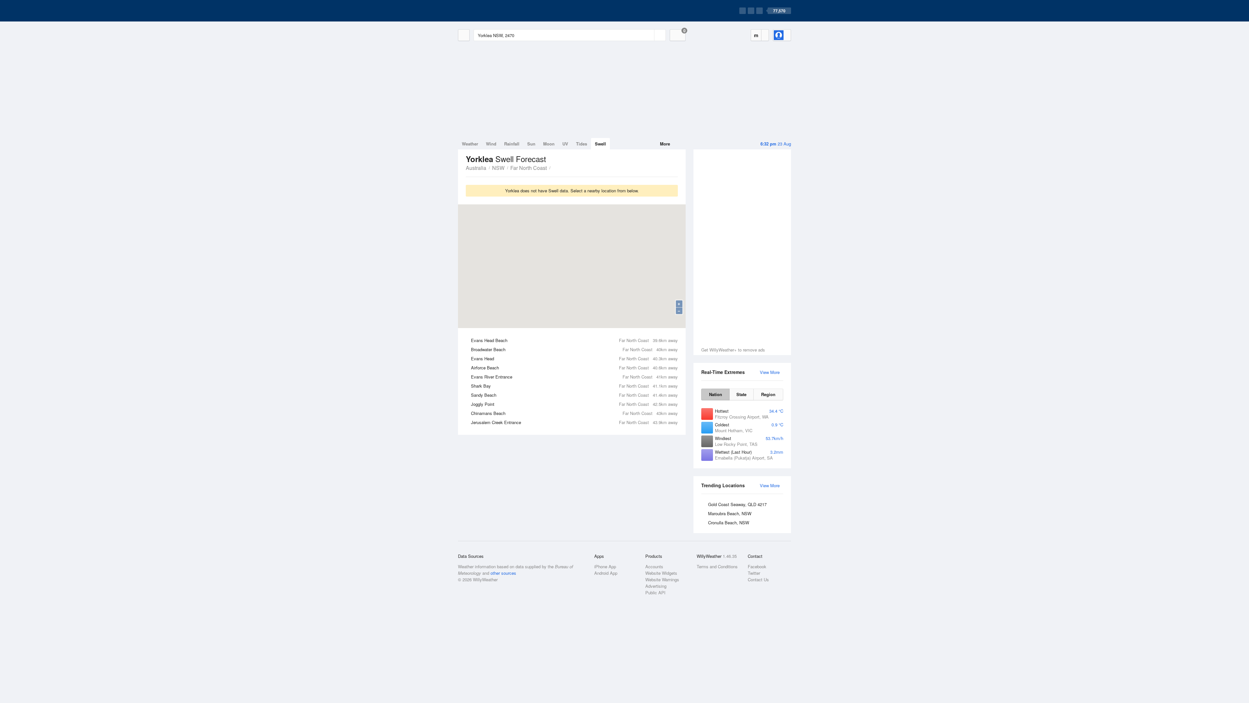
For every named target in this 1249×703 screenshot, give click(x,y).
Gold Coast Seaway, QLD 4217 (737, 504)
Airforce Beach (574, 368)
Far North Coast (528, 168)
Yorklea (554, 167)
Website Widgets (661, 573)
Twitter (754, 573)
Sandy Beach (574, 395)
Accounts (654, 566)
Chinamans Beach (574, 413)
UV (565, 144)
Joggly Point (574, 404)
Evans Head (574, 358)
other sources (503, 573)
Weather (470, 144)
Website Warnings (662, 579)
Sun (531, 144)
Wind (491, 144)
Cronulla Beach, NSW (728, 522)
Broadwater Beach (574, 349)
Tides (581, 144)
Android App (605, 573)
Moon (549, 144)
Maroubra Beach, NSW (729, 513)
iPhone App (605, 566)
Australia (476, 168)
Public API (655, 592)
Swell (600, 144)
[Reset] (648, 35)
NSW (498, 168)
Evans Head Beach (574, 340)
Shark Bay (574, 386)
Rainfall (511, 144)
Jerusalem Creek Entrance (574, 422)
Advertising (655, 586)
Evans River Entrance (574, 377)
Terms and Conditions (717, 566)
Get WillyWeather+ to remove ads (733, 350)
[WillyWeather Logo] (488, 11)
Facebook (757, 566)
